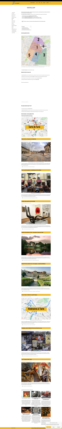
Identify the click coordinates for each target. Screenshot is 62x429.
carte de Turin (30, 115)
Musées (12, 19)
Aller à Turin (13, 13)
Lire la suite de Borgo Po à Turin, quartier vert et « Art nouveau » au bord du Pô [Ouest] (31, 291)
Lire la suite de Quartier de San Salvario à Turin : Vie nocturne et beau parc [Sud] (31, 260)
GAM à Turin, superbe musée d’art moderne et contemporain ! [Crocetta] (46, 418)
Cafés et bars (13, 24)
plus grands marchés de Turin (25, 79)
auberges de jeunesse (33, 111)
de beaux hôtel (42, 111)
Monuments (13, 18)
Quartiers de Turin (32, 8)
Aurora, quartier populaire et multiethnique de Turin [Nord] (31, 170)
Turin (21, 14)
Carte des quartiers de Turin (25, 27)
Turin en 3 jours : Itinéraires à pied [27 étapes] (29, 294)
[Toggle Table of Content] (30, 26)
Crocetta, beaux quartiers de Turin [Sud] (28, 201)
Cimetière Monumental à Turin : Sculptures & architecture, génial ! (36, 398)
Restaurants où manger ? (14, 25)
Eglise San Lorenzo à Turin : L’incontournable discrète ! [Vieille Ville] (36, 415)
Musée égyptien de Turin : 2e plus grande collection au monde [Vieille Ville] (26, 414)
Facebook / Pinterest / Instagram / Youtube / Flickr (44, 428)
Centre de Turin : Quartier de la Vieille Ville (29, 139)
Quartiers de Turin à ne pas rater (25, 28)
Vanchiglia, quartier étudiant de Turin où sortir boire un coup (32, 328)
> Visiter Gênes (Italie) (14, 30)
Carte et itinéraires (32, 428)
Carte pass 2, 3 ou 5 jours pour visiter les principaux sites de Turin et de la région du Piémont (35, 21)
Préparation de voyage (14, 17)
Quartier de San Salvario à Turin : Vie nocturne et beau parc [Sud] (32, 232)
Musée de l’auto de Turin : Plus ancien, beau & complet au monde (46, 399)
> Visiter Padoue (13, 32)
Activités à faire (13, 20)
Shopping (12, 26)
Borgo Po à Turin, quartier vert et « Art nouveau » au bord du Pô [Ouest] (33, 263)
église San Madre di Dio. (44, 76)
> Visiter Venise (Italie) (14, 31)
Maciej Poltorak (23, 234)
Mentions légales (40, 428)
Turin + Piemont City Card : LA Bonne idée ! (26, 398)
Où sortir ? (13, 23)
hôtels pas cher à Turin (37, 111)
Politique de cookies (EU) (36, 428)
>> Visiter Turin (13, 12)
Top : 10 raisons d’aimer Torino (27, 359)
